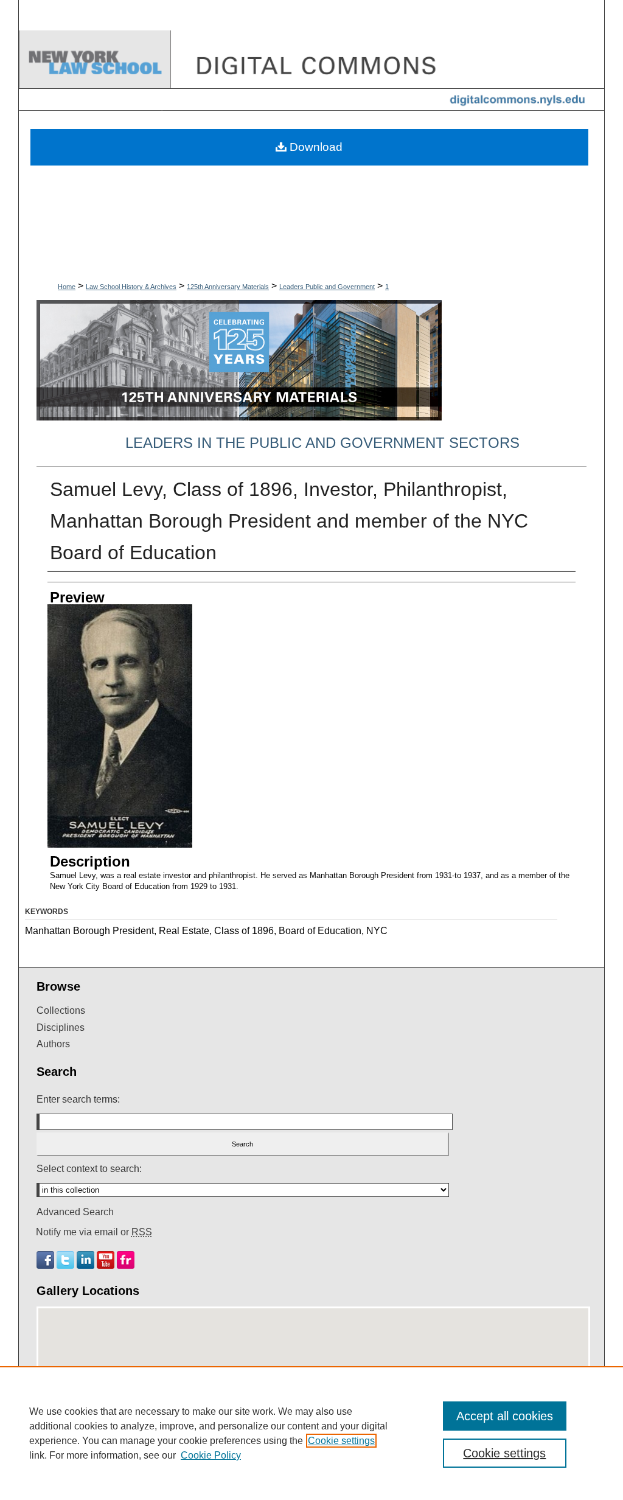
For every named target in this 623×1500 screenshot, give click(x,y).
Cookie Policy (211, 1455)
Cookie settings (341, 1440)
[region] (311, 1433)
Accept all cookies (504, 1416)
